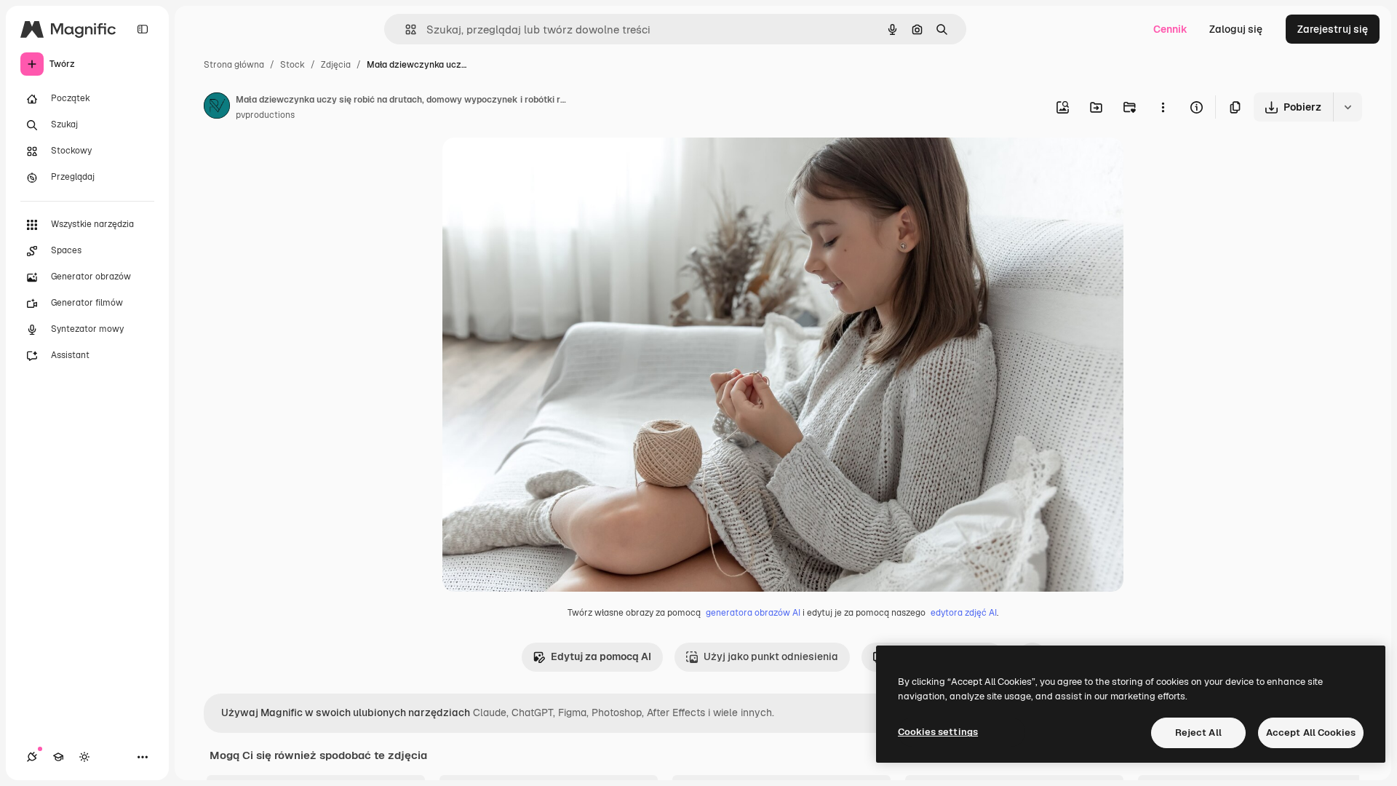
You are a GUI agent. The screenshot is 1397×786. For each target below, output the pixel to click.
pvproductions (265, 115)
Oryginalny (542, 165)
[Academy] (58, 757)
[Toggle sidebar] (142, 29)
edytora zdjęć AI (964, 613)
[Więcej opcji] (1162, 107)
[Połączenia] (32, 757)
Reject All (1198, 732)
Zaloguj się (1235, 29)
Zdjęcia (336, 65)
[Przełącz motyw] (84, 757)
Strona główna (234, 65)
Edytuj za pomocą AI (601, 656)
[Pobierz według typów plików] (1347, 107)
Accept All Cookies (1311, 732)
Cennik (1170, 29)
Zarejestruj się (1332, 29)
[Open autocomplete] (405, 29)
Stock (292, 65)
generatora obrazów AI (753, 613)
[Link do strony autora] (217, 107)
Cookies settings (938, 732)
